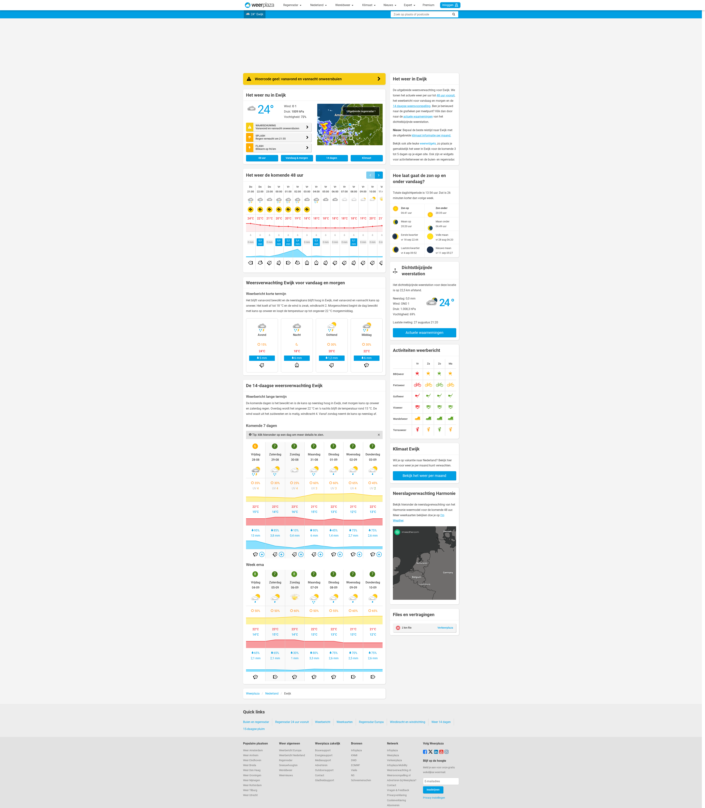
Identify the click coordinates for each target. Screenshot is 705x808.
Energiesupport (323, 755)
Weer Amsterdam (253, 750)
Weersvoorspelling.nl (399, 775)
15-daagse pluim (254, 729)
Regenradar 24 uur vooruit (292, 722)
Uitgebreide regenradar (361, 111)
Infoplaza (356, 750)
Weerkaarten (345, 722)
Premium (428, 5)
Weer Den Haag (252, 770)
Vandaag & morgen (297, 158)
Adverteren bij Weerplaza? (401, 780)
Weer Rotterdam (252, 785)
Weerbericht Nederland (292, 755)
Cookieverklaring (396, 800)
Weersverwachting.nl (399, 770)
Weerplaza (393, 755)
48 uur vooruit (446, 95)
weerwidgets (428, 143)
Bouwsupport (323, 750)
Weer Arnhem (250, 755)
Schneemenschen (361, 780)
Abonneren (393, 805)
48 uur (262, 158)
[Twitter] (430, 752)
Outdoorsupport (324, 770)
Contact (319, 775)
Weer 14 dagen (441, 722)
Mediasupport (323, 760)
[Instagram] (446, 752)
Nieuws (389, 5)
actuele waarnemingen (418, 116)
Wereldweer (343, 5)
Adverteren (321, 765)
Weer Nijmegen (251, 780)
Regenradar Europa (371, 722)
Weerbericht (322, 722)
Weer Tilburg (250, 790)
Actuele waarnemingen (424, 332)
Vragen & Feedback (398, 790)
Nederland (317, 5)
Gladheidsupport (324, 780)
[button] (350, 124)
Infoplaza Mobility (397, 765)
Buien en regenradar (256, 722)
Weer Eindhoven (252, 760)
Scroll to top (699, 802)
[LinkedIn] (436, 752)
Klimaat (367, 5)
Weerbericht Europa (290, 750)
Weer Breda (249, 765)
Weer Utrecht (250, 795)
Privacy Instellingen (434, 797)
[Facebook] (425, 752)
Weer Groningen (252, 775)
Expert (408, 5)
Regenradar (291, 5)
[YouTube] (441, 752)
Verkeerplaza (394, 760)
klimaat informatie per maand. (431, 135)
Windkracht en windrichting (407, 722)
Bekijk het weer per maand (424, 475)
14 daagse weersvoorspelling (412, 106)
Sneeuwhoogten (288, 765)
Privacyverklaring (397, 795)
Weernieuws (286, 775)
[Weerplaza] (259, 5)
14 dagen (331, 158)
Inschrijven (433, 789)
